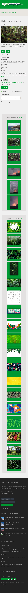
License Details (20, 75)
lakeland (4, 551)
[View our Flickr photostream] (2, 579)
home (2, 12)
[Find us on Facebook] (5, 579)
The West (3, 561)
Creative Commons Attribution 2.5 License (11, 82)
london (8, 551)
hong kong (8, 557)
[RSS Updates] (15, 579)
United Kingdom (5, 545)
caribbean (3, 566)
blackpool (15, 548)
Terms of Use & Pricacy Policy (8, 502)
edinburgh (16, 549)
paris (10, 564)
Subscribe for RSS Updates (7, 505)
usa (10, 12)
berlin (2, 564)
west (6, 12)
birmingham (9, 548)
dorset (19, 548)
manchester (13, 551)
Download (4, 87)
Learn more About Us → (7, 493)
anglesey (3, 548)
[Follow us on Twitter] (8, 579)
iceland (6, 564)
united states (15, 564)
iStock (21, 218)
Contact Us (5, 508)
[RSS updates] (12, 579)
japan (13, 557)
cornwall (12, 549)
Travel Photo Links (5, 499)
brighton (24, 548)
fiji (26, 557)
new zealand (18, 557)
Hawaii (20, 117)
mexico (21, 564)
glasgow (22, 549)
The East (3, 554)
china (23, 557)
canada (8, 566)
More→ (19, 551)
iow (26, 549)
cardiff (2, 549)
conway (7, 549)
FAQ (12, 499)
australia (3, 557)
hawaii (14, 12)
